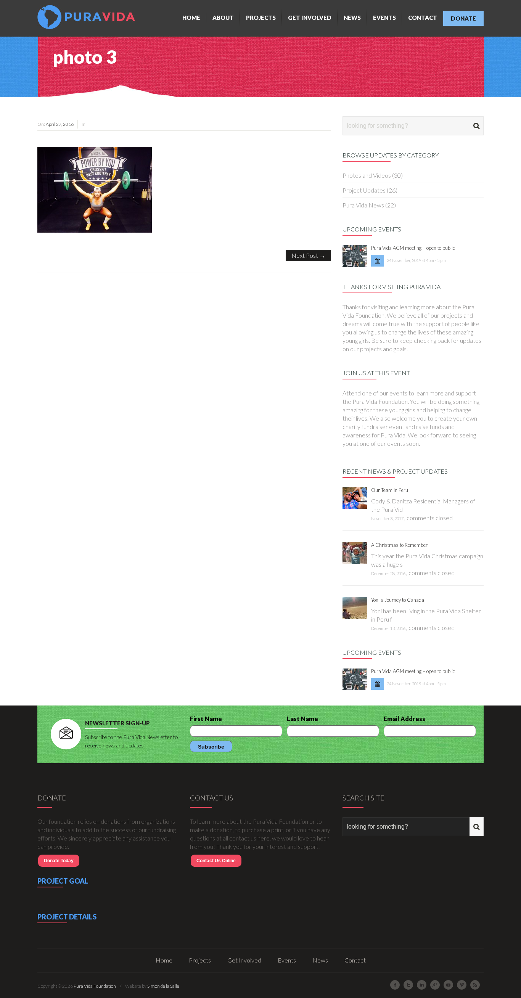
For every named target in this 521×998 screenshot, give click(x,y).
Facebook (395, 985)
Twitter (408, 985)
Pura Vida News (363, 205)
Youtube (448, 985)
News (352, 17)
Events (384, 17)
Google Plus (435, 985)
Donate (463, 18)
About (223, 17)
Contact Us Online (216, 860)
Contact (422, 17)
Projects (261, 17)
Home (191, 17)
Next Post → (308, 255)
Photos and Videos (367, 175)
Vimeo (461, 985)
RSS (475, 985)
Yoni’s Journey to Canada (397, 600)
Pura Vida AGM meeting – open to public (413, 248)
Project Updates (364, 190)
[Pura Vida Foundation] (88, 17)
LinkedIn (421, 985)
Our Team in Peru (389, 490)
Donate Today (59, 860)
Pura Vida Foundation (95, 986)
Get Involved (309, 17)
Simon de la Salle (163, 986)
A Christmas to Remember (399, 545)
